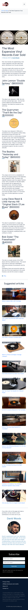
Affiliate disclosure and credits (11, 584)
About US (5, 586)
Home (2, 10)
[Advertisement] (14, 22)
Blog (7, 10)
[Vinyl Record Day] (5, 4)
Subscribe (14, 566)
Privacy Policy (6, 581)
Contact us (5, 588)
